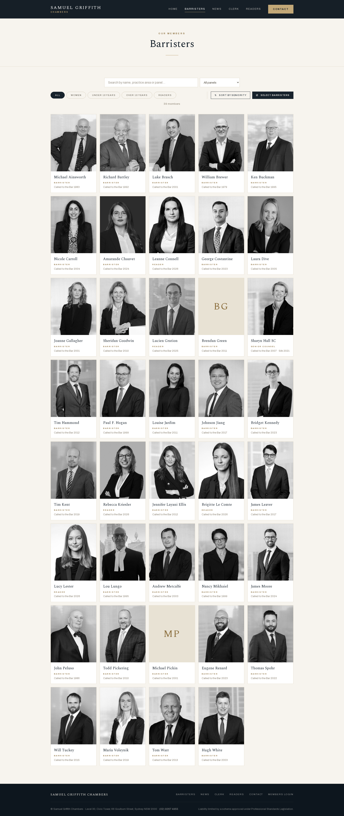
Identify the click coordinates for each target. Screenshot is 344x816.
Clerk (234, 9)
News (217, 9)
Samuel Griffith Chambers (79, 794)
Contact (281, 9)
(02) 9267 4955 (168, 808)
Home (173, 9)
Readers (253, 9)
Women (76, 95)
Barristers (195, 9)
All (57, 95)
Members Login (280, 794)
